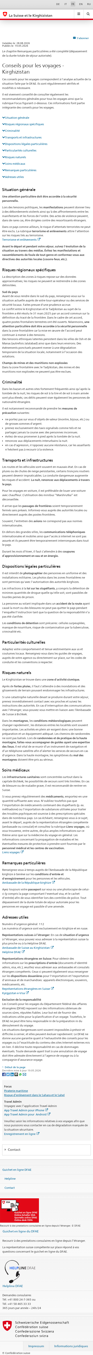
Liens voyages (11, 852)
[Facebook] (4, 1074)
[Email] (24, 1074)
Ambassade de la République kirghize (26, 882)
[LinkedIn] (12, 1074)
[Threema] (16, 1074)
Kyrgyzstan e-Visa (13, 993)
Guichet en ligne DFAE (16, 1169)
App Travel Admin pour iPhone (24, 1110)
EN (81, 4)
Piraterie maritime (16, 1090)
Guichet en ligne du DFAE (21, 1231)
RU (89, 4)
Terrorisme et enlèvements (19, 239)
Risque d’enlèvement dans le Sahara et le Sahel (34, 1095)
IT (65, 4)
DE (58, 4)
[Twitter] (8, 1074)
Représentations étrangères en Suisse (26, 988)
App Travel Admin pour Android (25, 1114)
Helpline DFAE (11, 952)
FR (72, 4)
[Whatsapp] (21, 1074)
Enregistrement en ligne (19, 1134)
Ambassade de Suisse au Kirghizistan (26, 947)
